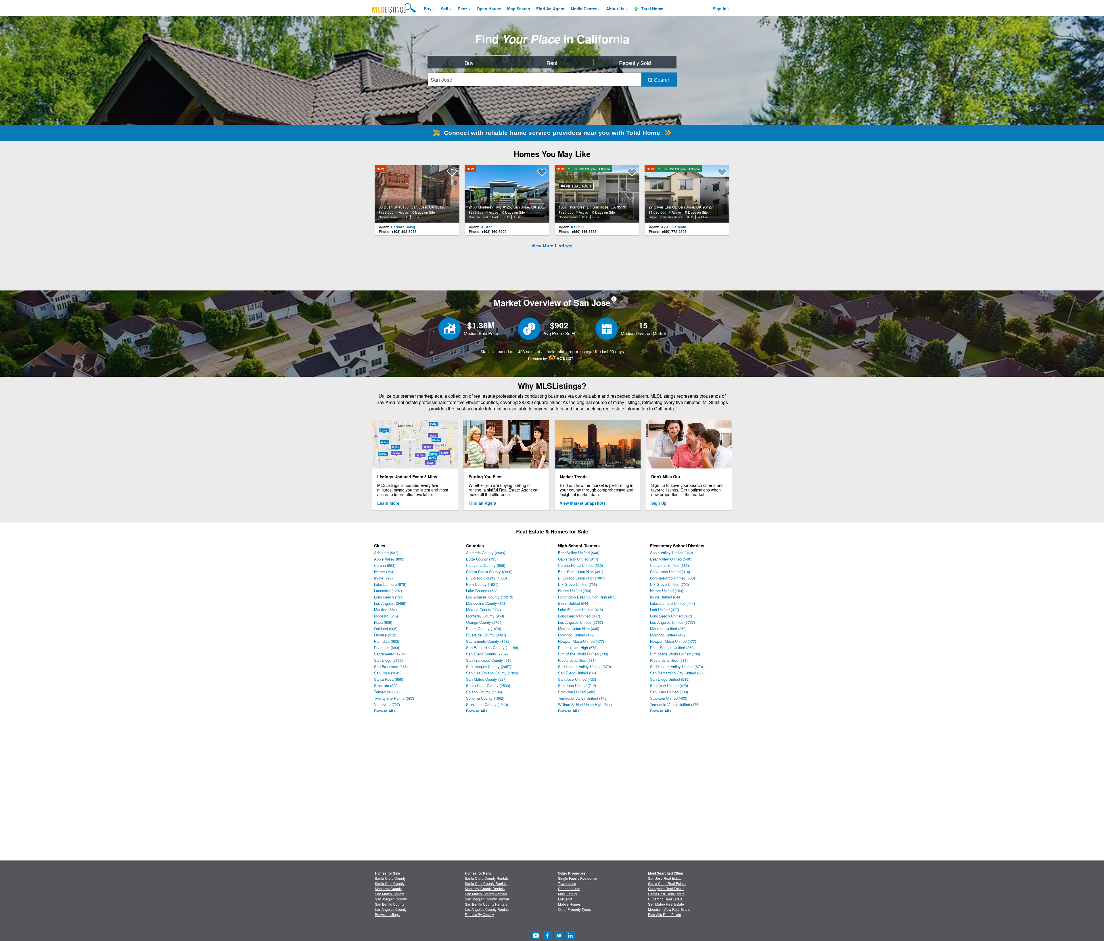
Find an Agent (483, 503)
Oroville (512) (385, 635)
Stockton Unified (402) (576, 692)
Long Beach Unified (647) (579, 616)
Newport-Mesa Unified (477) (581, 641)
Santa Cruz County (390, 883)
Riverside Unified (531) (577, 660)
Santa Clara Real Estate (667, 883)
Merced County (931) (483, 609)
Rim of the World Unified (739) (583, 654)
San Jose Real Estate (665, 878)
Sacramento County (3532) (488, 641)
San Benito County (389, 904)
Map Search (518, 9)
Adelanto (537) (386, 552)
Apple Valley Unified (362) (671, 552)
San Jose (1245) (387, 673)
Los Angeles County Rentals (487, 909)
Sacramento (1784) (390, 654)
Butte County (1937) (482, 559)
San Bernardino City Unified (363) (678, 673)
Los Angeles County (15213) (489, 597)
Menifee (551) (385, 609)
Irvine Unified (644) (573, 603)
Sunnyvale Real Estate (666, 888)
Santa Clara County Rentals (487, 878)
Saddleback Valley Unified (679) (584, 666)
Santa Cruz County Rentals (486, 883)
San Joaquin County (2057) (488, 666)
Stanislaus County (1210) (487, 704)
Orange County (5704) (484, 622)
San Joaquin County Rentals (487, 898)
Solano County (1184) (484, 692)
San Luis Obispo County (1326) (492, 673)
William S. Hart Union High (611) (585, 704)
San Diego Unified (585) (669, 679)
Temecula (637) (387, 692)
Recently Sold (635, 62)
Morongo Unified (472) (576, 635)
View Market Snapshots (583, 503)
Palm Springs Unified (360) (672, 647)
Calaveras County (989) (485, 565)
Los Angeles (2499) (390, 603)
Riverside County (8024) (486, 635)
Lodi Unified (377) (664, 609)
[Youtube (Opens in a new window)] (536, 938)
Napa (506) (383, 622)
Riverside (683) (386, 647)
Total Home (651, 9)
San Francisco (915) (391, 666)
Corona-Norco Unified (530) (580, 565)
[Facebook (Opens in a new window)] (547, 938)
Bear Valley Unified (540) (578, 552)
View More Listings (552, 245)
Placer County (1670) (483, 628)
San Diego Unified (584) (577, 673)
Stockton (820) (386, 685)
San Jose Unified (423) (577, 679)
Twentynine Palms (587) (394, 698)
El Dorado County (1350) (486, 578)
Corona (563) (384, 565)
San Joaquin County (391, 898)
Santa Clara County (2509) (488, 685)
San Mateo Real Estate (666, 904)
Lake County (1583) (482, 590)
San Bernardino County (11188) (492, 647)
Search (661, 79)
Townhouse (567, 883)
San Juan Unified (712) (577, 685)
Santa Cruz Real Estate (666, 893)
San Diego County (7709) (487, 654)
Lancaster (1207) (388, 590)
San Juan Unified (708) (669, 692)
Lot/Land (565, 898)
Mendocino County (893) (486, 603)
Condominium (569, 888)
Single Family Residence (577, 878)
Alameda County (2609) (485, 552)
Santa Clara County (390, 878)
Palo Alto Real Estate (664, 914)
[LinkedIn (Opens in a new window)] (570, 938)
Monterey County (388, 888)
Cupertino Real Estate (665, 898)
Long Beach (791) (388, 597)
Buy (428, 9)
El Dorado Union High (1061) (581, 578)
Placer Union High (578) (577, 647)
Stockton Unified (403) (668, 698)
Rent (462, 9)
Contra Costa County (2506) (489, 571)
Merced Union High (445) (578, 628)
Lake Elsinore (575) (390, 584)
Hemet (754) (384, 571)
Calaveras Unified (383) (669, 565)
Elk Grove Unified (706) (577, 584)
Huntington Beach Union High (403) (587, 597)
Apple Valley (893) (389, 559)
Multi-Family (567, 893)
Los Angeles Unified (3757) (580, 622)
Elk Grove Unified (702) (669, 584)
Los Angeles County (391, 909)
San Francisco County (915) (489, 660)
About (615, 9)
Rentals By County (479, 914)
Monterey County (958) (485, 616)
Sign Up (659, 503)
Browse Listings (387, 914)
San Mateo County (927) (486, 679)
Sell (444, 9)
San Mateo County (389, 893)
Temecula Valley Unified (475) (582, 698)
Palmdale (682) (386, 641)
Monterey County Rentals (485, 888)
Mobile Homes (569, 904)
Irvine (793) (383, 578)
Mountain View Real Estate (669, 909)
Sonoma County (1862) (485, 698)
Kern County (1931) (482, 584)
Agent (550, 9)
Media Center (584, 9)
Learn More (388, 503)
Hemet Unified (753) (574, 590)
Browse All (384, 711)
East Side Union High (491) (580, 571)
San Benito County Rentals (486, 904)
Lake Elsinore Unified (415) (580, 609)
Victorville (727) (387, 704)
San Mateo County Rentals (486, 893)
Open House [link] (489, 9)
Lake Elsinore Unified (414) (672, 603)
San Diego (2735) (388, 660)
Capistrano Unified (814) (578, 559)
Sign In (720, 9)
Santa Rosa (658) (388, 679)
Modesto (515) (386, 616)
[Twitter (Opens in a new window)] (559, 938)
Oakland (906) (385, 628)
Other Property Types (574, 909)
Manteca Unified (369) (668, 628)
